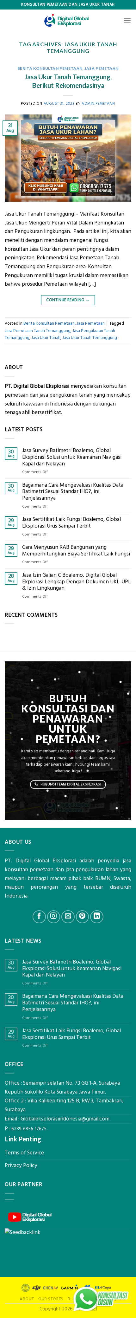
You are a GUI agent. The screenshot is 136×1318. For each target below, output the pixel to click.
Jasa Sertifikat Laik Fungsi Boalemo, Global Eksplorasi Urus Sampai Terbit (71, 522)
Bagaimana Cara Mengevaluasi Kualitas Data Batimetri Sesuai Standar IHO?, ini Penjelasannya (72, 492)
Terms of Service (24, 1153)
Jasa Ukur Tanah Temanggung (89, 337)
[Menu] (127, 20)
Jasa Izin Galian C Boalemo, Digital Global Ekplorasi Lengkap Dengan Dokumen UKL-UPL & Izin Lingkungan (76, 582)
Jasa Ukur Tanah (45, 337)
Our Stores (50, 1299)
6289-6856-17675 (28, 1129)
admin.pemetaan (98, 103)
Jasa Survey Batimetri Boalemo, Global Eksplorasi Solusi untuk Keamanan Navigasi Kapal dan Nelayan (71, 457)
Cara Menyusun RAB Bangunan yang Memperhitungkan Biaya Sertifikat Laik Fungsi (76, 550)
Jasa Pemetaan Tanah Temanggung (38, 331)
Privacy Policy (21, 1165)
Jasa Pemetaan (101, 68)
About (27, 1299)
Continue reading (68, 300)
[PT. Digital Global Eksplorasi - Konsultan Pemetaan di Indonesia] (68, 20)
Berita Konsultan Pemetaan (50, 68)
